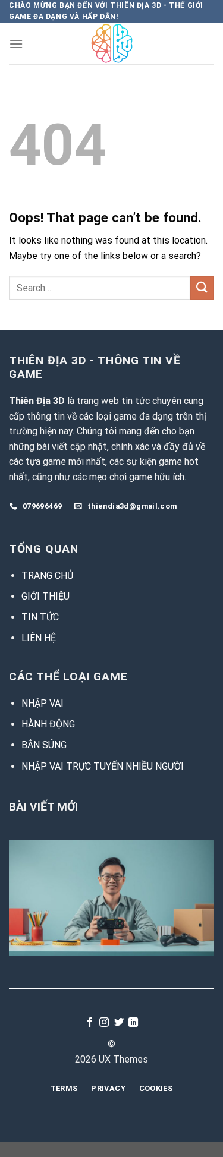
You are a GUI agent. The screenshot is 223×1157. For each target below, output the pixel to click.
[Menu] (16, 43)
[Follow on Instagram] (104, 1022)
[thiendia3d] (111, 43)
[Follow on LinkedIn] (133, 1022)
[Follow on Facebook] (90, 1022)
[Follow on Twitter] (119, 1022)
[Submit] (202, 288)
